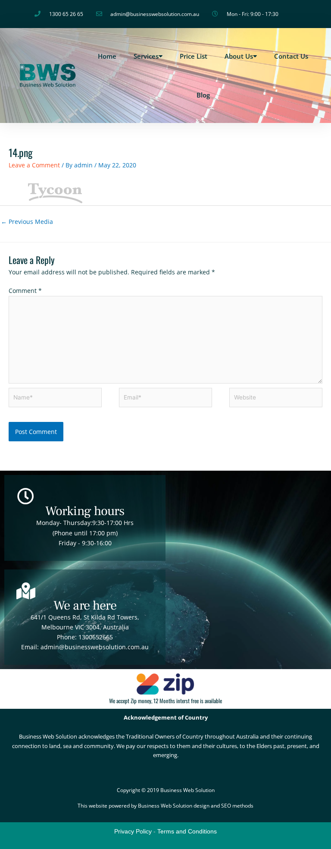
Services (146, 56)
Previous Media (27, 221)
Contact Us (291, 56)
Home (107, 56)
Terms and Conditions (187, 831)
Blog (203, 95)
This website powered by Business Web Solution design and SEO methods (165, 805)
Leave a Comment (34, 165)
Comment (25, 290)
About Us (239, 56)
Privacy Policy (133, 831)
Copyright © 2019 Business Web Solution (166, 790)
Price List (193, 56)
